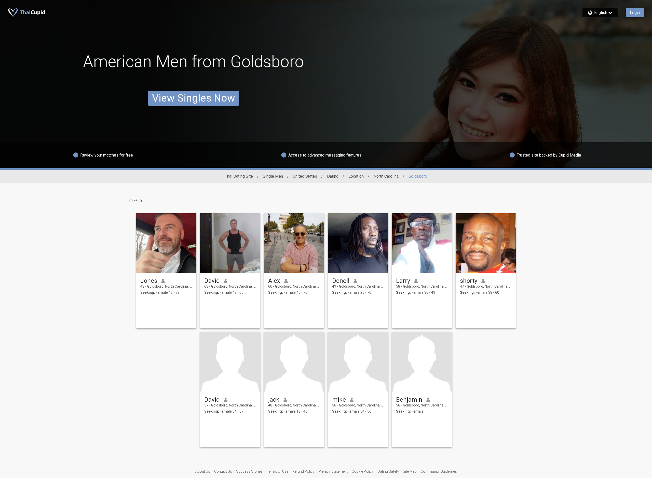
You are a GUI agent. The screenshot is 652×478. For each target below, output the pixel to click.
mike (339, 399)
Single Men (273, 176)
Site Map (410, 471)
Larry (403, 280)
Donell (340, 280)
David (212, 280)
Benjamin (409, 399)
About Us (202, 471)
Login (635, 12)
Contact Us (223, 471)
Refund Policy (303, 471)
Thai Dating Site (239, 176)
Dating (332, 176)
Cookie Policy (363, 471)
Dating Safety (388, 471)
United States (305, 176)
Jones (148, 280)
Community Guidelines (439, 471)
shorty (468, 280)
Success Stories (249, 471)
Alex (274, 280)
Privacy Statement (333, 471)
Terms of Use (277, 471)
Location (356, 176)
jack (273, 399)
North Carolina (386, 176)
